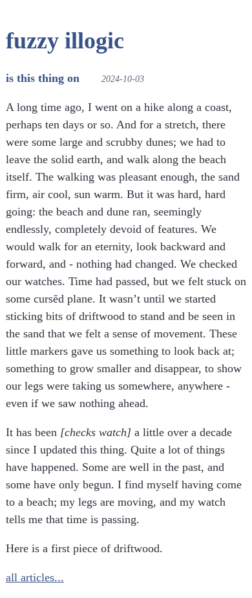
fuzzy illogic (65, 41)
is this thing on (42, 78)
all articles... (35, 577)
